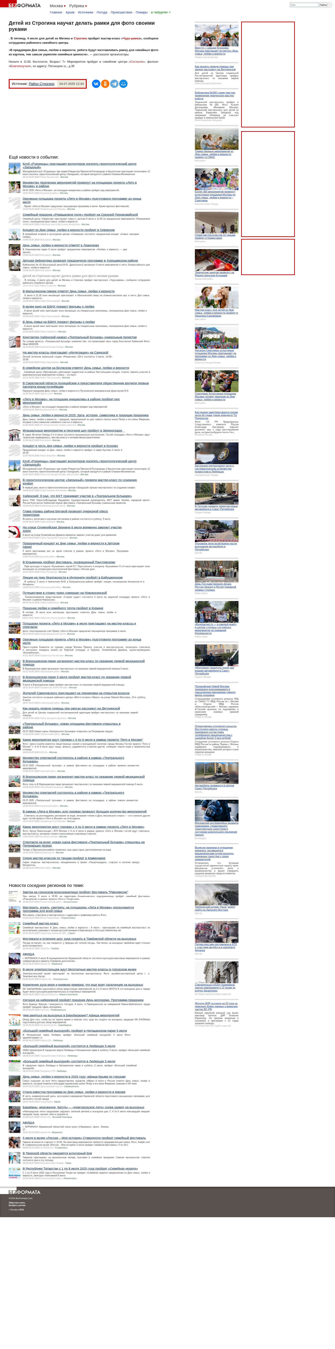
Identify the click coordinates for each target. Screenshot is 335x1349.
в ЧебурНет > (161, 12)
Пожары (142, 12)
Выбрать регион (17, 1205)
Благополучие (19, 66)
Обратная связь (17, 1203)
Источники (85, 12)
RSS (22, 1209)
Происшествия (121, 12)
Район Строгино (41, 84)
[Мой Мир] (123, 84)
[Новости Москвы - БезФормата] (21, 4)
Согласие (136, 61)
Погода (102, 12)
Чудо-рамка (131, 38)
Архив (70, 12)
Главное (56, 12)
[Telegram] (114, 84)
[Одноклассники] (105, 84)
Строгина (80, 38)
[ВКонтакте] (96, 84)
